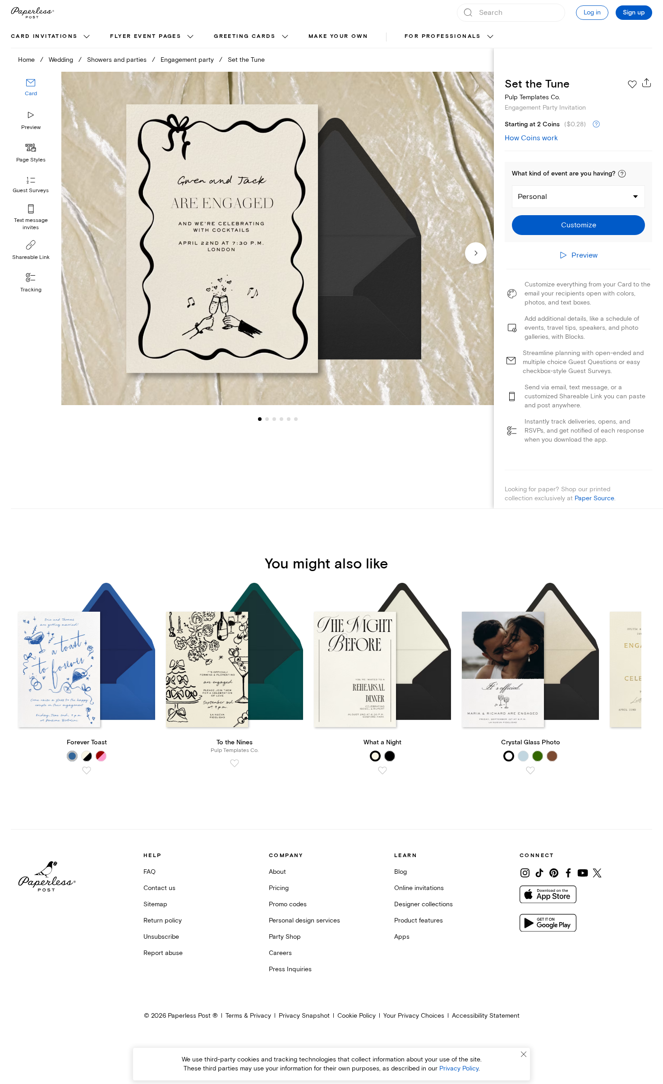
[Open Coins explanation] (596, 124)
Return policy (162, 920)
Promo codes (288, 904)
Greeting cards (245, 36)
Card (31, 93)
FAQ (149, 872)
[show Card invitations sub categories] (86, 37)
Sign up (634, 13)
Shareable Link (31, 257)
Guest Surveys (31, 190)
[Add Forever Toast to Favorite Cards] (86, 770)
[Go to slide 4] (274, 418)
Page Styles (31, 160)
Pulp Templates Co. (532, 97)
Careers (280, 953)
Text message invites (31, 224)
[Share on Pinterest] (553, 872)
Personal (532, 196)
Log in (592, 12)
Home (26, 60)
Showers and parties (117, 60)
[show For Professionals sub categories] (490, 37)
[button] (621, 173)
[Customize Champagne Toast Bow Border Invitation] (277, 238)
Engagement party (187, 60)
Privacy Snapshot (304, 1015)
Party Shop (285, 937)
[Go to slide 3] (267, 418)
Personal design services (304, 920)
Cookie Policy (356, 1015)
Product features (418, 920)
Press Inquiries (290, 969)
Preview (31, 127)
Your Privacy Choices (413, 1015)
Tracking (30, 289)
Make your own (338, 36)
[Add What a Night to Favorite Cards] (382, 770)
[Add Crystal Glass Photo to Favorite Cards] (530, 770)
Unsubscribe (161, 937)
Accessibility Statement (486, 1015)
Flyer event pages (145, 36)
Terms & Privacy (248, 1015)
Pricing (279, 888)
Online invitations (419, 888)
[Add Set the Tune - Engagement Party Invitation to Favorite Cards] (632, 84)
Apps (402, 937)
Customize (578, 225)
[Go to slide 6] (288, 418)
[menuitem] (51, 37)
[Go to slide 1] (260, 418)
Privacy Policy (459, 1068)
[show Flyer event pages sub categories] (190, 37)
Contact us (159, 888)
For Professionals (443, 36)
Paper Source (594, 498)
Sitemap (155, 904)
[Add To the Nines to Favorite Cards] (234, 763)
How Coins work (531, 138)
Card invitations (44, 36)
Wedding (61, 60)
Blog (400, 872)
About (277, 872)
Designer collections (423, 904)
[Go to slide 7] (296, 418)
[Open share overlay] (646, 82)
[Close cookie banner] (523, 1054)
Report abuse (163, 953)
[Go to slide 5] (281, 418)
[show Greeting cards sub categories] (285, 37)
